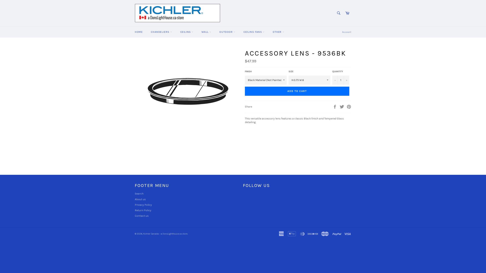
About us (140, 199)
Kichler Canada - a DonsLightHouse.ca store (165, 234)
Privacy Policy (143, 204)
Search (139, 193)
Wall (205, 32)
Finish (248, 71)
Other (277, 32)
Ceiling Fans (253, 32)
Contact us (142, 215)
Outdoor (226, 32)
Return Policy (143, 210)
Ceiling (186, 32)
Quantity (337, 71)
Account (346, 32)
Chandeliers (160, 32)
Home (139, 32)
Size (291, 71)
